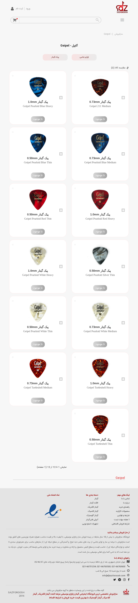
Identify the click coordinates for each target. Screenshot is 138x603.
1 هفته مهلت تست (122, 519)
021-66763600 (118, 566)
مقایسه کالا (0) (118, 68)
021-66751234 (89, 566)
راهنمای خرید (124, 507)
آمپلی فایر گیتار (92, 519)
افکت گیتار (94, 503)
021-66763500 (104, 566)
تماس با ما (125, 498)
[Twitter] (114, 580)
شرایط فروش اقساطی (121, 524)
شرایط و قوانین (123, 515)
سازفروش (118, 34)
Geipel (107, 34)
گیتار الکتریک (93, 507)
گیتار (96, 498)
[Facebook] (128, 580)
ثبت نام (19, 8)
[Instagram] (124, 580)
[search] (97, 20)
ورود (28, 8)
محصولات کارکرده (123, 511)
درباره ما (126, 503)
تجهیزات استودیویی (90, 524)
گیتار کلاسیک (93, 511)
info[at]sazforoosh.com (113, 575)
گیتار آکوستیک (92, 515)
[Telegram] (118, 580)
